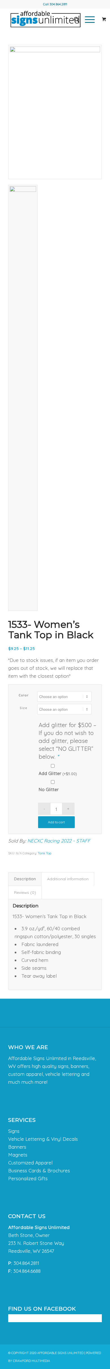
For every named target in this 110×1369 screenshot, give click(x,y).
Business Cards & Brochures (39, 1170)
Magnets (17, 1155)
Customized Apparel (30, 1163)
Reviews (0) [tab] (25, 892)
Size (23, 708)
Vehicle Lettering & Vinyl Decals (43, 1139)
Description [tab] (25, 878)
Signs (13, 1131)
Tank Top (44, 853)
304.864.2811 (58, 4)
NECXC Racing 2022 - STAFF (58, 841)
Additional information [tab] (68, 878)
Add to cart (56, 822)
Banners (17, 1147)
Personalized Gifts (28, 1178)
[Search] (73, 19)
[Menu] (87, 19)
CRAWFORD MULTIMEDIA (31, 1361)
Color (24, 695)
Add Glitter (58, 773)
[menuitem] (73, 19)
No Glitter (49, 789)
